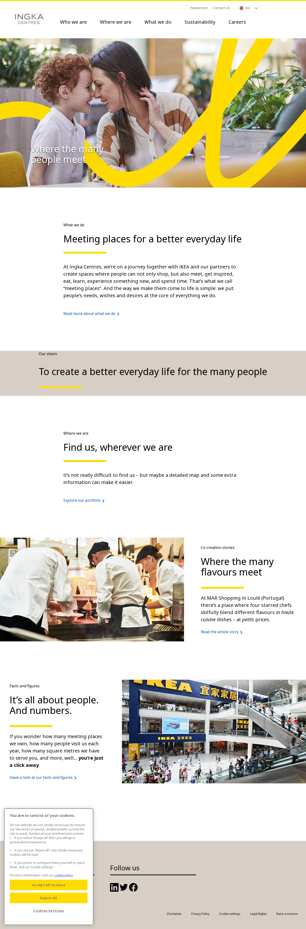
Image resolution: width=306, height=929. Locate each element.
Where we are (115, 22)
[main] (48, 866)
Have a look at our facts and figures (41, 777)
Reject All (48, 898)
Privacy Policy (200, 914)
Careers (237, 22)
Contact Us (221, 8)
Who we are (73, 22)
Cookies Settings (48, 910)
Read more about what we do (89, 313)
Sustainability (200, 22)
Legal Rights (258, 914)
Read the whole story (220, 631)
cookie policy (63, 875)
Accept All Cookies (48, 885)
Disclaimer (174, 914)
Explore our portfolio (82, 500)
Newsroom (199, 8)
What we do (157, 22)
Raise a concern (287, 914)
